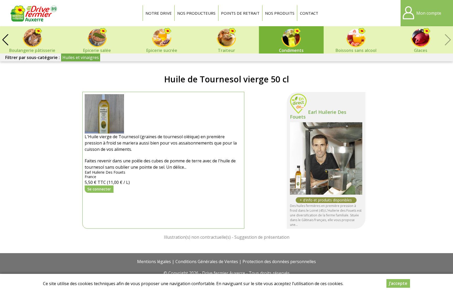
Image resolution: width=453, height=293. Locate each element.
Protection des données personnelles (279, 261)
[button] (5, 40)
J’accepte (398, 283)
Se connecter (99, 189)
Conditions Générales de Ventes (206, 261)
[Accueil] (34, 13)
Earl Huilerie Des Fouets (318, 114)
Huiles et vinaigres (80, 57)
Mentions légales (154, 261)
